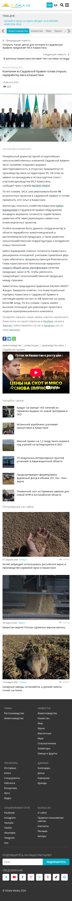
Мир (48, 30)
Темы (8, 708)
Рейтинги (9, 783)
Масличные (44, 733)
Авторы (42, 836)
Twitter (8, 827)
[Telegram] (9, 339)
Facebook (48, 321)
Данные (43, 763)
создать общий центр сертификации (25, 267)
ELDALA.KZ (44, 807)
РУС (49, 5)
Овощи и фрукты (47, 753)
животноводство (12, 345)
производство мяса (53, 345)
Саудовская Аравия (14, 349)
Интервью (10, 768)
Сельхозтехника (47, 743)
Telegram (7, 325)
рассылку (14, 329)
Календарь (44, 768)
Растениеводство (14, 713)
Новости (44, 708)
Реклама (42, 831)
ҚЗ (55, 5)
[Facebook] (5, 339)
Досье (41, 773)
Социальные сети (17, 807)
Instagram (49, 325)
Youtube (8, 822)
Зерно (58, 30)
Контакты (43, 826)
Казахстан (37, 30)
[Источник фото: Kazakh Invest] (36, 118)
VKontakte (9, 832)
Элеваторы (44, 748)
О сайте (42, 812)
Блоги (7, 773)
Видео (7, 798)
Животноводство (18, 30)
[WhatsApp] (14, 339)
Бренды (42, 783)
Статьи (23, 559)
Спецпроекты (12, 778)
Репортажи (10, 788)
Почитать (11, 763)
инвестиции (31, 345)
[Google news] (64, 877)
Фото (7, 793)
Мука (41, 738)
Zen (6, 842)
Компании (44, 778)
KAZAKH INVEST (41, 185)
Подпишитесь (56, 861)
